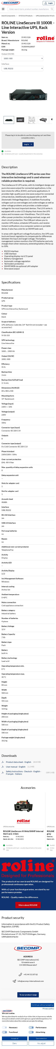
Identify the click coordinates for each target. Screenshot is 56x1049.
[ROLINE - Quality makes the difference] (28, 869)
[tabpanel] (28, 94)
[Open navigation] (3, 9)
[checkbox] (4, 1027)
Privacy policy (48, 1008)
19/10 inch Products (25, 16)
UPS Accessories (8, 827)
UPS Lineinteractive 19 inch (45, 16)
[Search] (52, 9)
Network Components (7, 16)
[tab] (9, 120)
